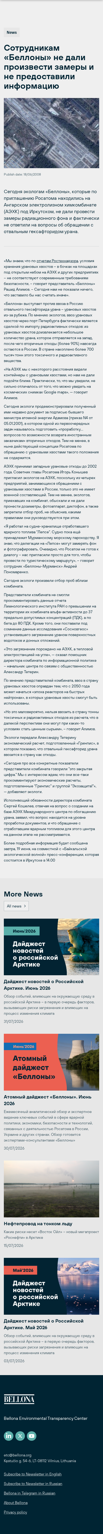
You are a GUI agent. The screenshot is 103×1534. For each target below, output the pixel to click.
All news (14, 906)
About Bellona (16, 1502)
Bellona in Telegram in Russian (29, 1493)
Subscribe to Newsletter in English (33, 1474)
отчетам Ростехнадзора (57, 261)
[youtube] (31, 1436)
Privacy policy (15, 1512)
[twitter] (20, 1436)
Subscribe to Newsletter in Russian (33, 1483)
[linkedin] (8, 1436)
